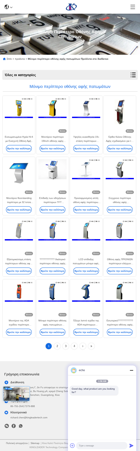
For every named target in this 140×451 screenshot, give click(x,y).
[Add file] (72, 445)
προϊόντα (20, 58)
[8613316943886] (20, 427)
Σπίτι (9, 58)
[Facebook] (13, 427)
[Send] (131, 445)
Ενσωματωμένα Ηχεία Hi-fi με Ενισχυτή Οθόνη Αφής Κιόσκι (19, 140)
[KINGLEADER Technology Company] (71, 7)
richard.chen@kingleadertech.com (28, 417)
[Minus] (131, 370)
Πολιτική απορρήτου (17, 443)
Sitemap (35, 443)
